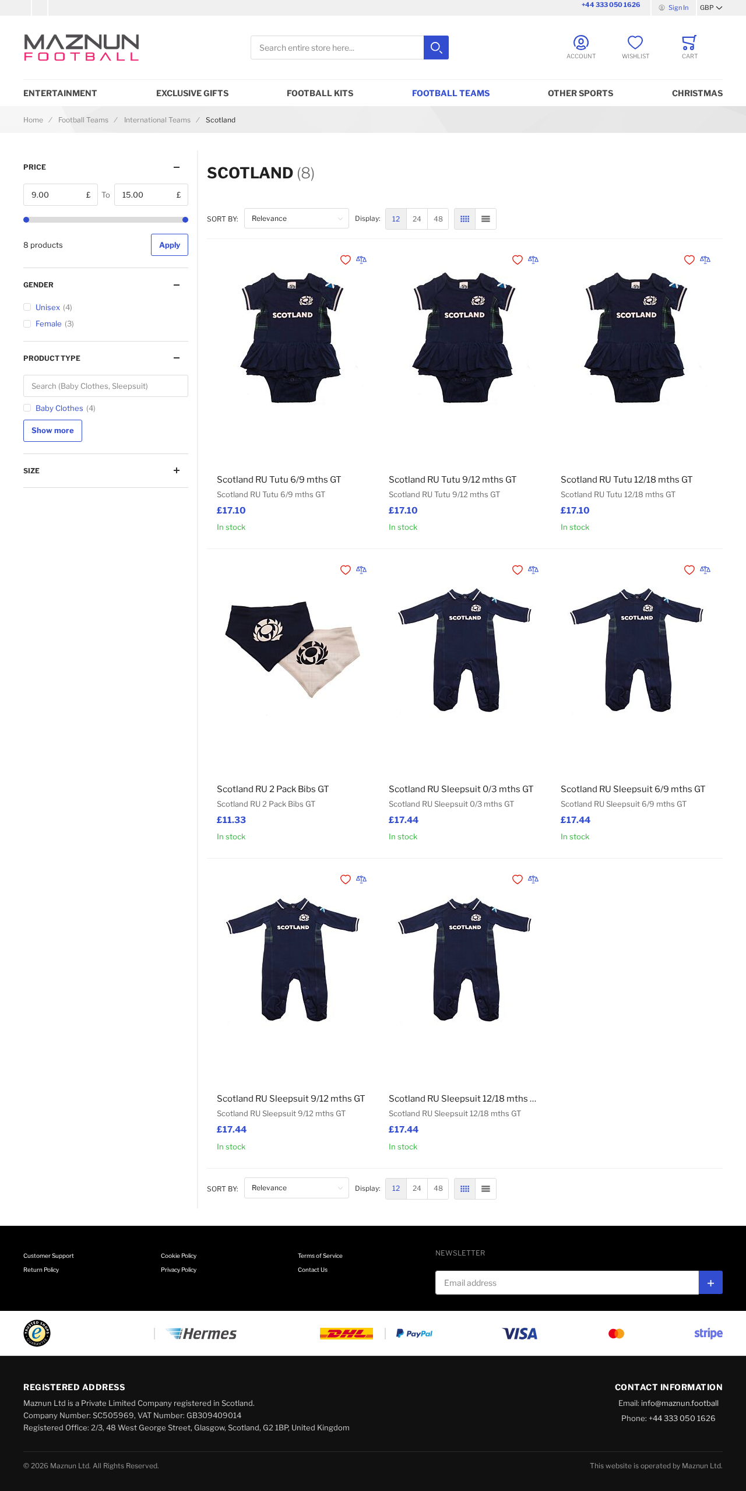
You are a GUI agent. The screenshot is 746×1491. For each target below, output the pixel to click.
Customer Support (48, 1255)
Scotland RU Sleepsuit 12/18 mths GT (465, 1098)
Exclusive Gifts (192, 93)
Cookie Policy (178, 1255)
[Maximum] (185, 220)
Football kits (320, 93)
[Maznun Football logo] (81, 47)
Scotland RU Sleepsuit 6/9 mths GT (633, 789)
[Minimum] (26, 220)
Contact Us (313, 1269)
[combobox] (350, 47)
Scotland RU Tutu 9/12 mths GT (453, 479)
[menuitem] (396, 219)
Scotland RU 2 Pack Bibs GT (273, 789)
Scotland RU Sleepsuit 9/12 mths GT (291, 1098)
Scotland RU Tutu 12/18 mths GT (627, 479)
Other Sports (580, 93)
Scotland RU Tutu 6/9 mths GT (279, 479)
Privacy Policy (178, 1269)
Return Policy (41, 1269)
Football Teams (451, 93)
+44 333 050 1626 (611, 5)
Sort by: (222, 218)
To (105, 194)
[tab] (105, 167)
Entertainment (60, 93)
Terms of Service (320, 1255)
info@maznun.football (680, 1403)
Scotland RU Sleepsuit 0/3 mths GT (461, 789)
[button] (711, 8)
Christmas (697, 93)
